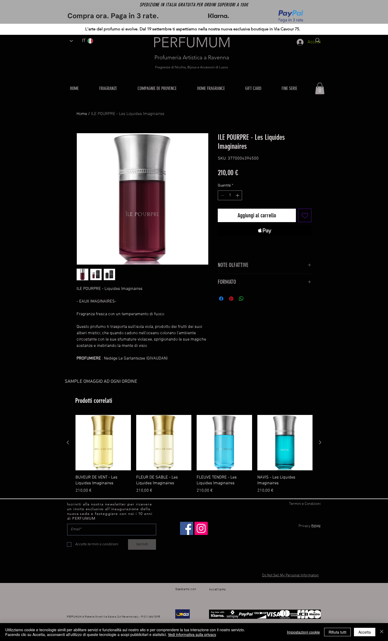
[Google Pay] (264, 245)
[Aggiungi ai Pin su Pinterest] (231, 298)
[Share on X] (251, 298)
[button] (217, 88)
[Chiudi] (381, 632)
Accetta (364, 632)
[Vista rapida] (103, 442)
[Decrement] (222, 195)
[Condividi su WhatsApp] (241, 298)
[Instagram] (201, 528)
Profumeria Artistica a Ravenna (191, 57)
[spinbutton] (230, 195)
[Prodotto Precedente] (68, 442)
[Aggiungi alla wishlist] (304, 215)
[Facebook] (186, 528)
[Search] (317, 40)
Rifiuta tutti (337, 632)
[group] (194, 454)
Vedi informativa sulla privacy (192, 634)
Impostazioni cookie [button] (303, 632)
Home (82, 114)
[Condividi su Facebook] (221, 298)
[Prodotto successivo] (320, 442)
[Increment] (238, 195)
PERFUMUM (192, 42)
